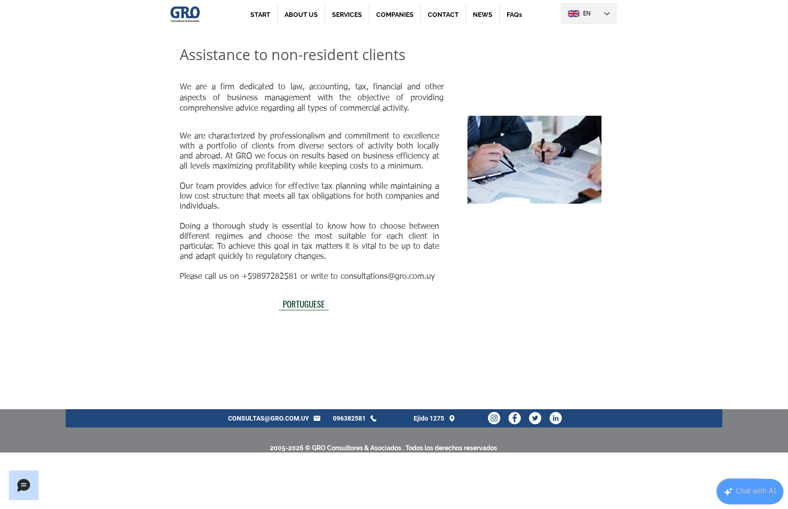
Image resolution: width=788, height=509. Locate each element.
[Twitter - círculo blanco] (535, 418)
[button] (347, 15)
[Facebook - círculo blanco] (514, 418)
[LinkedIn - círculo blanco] (556, 418)
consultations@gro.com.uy (388, 276)
